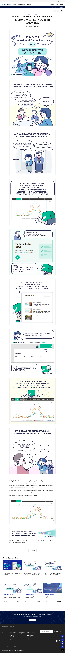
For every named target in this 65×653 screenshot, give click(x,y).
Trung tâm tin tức (29, 638)
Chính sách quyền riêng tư (12, 650)
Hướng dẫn (20, 633)
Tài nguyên (52, 4)
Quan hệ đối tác (29, 636)
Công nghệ (29, 4)
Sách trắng (12, 635)
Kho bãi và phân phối (21, 4)
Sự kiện (28, 639)
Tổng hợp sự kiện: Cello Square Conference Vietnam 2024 (53, 597)
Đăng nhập (50, 1)
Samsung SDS (29, 630)
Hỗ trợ (57, 4)
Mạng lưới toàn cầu (30, 633)
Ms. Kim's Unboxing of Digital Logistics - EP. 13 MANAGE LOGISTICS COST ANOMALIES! (52, 574)
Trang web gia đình (28, 650)
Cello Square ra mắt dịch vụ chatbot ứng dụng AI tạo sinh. (12, 574)
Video (11, 639)
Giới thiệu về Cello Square (31, 632)
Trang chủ (52, 7)
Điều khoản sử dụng (4, 650)
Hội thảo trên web (13, 638)
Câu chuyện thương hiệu (30, 635)
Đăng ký (32, 619)
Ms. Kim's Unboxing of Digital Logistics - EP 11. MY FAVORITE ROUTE (32, 597)
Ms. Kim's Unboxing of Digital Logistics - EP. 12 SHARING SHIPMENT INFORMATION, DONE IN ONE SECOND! (12, 597)
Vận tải (14, 4)
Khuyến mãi (29, 641)
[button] (6, 4)
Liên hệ (20, 630)
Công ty (61, 4)
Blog (11, 633)
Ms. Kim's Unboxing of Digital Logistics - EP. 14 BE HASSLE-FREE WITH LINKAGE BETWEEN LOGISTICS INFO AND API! (32, 574)
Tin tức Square (61, 7)
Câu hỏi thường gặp (22, 632)
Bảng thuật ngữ (12, 636)
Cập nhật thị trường (13, 632)
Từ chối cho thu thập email (20, 650)
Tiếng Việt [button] (58, 1)
